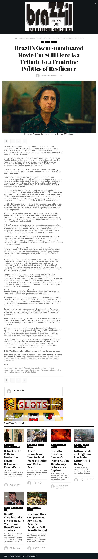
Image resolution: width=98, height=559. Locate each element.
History (47, 42)
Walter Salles (30, 372)
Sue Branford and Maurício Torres (62, 486)
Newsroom (36, 547)
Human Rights (32, 444)
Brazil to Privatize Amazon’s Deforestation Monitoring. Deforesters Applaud (60, 460)
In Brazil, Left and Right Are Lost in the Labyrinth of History (83, 457)
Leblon (36, 370)
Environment (55, 444)
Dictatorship (15, 368)
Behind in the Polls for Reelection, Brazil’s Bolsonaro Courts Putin (12, 459)
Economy (86, 444)
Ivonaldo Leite (37, 482)
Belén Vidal (46, 76)
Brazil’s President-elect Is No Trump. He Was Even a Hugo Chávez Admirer (14, 522)
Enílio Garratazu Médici (32, 368)
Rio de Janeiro (17, 372)
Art (15, 38)
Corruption (78, 444)
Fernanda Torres (12, 370)
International (9, 447)
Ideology (10, 444)
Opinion (77, 447)
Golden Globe (26, 370)
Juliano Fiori (84, 479)
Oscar (7, 372)
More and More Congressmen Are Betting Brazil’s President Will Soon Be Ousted (37, 522)
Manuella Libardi (15, 484)
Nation (39, 508)
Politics (53, 42)
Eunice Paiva (48, 368)
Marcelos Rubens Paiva (50, 370)
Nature (63, 444)
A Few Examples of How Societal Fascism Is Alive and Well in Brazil (37, 459)
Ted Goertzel (13, 547)
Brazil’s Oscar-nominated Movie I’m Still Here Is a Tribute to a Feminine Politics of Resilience (51, 38)
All (6, 444)
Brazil (6, 368)
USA (6, 510)
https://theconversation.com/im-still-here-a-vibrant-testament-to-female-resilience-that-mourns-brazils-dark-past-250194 (32, 359)
